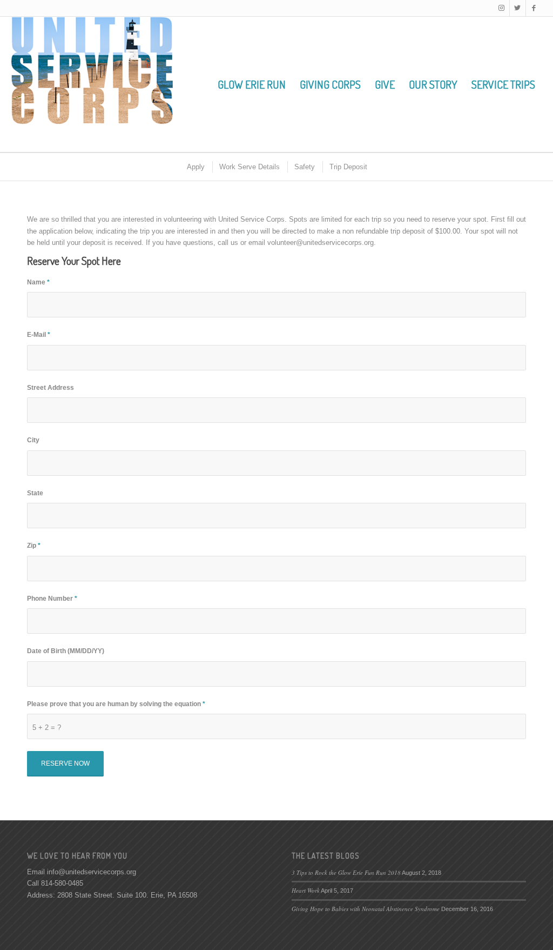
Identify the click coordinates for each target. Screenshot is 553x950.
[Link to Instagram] (501, 8)
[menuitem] (252, 84)
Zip (34, 545)
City (33, 440)
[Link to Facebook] (534, 8)
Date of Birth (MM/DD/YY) (65, 651)
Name (38, 282)
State (35, 493)
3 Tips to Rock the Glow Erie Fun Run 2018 (346, 872)
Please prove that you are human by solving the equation (116, 704)
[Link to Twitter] (517, 8)
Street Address (50, 387)
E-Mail (38, 334)
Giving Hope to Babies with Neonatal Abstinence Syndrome (366, 909)
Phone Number (52, 598)
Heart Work (306, 890)
